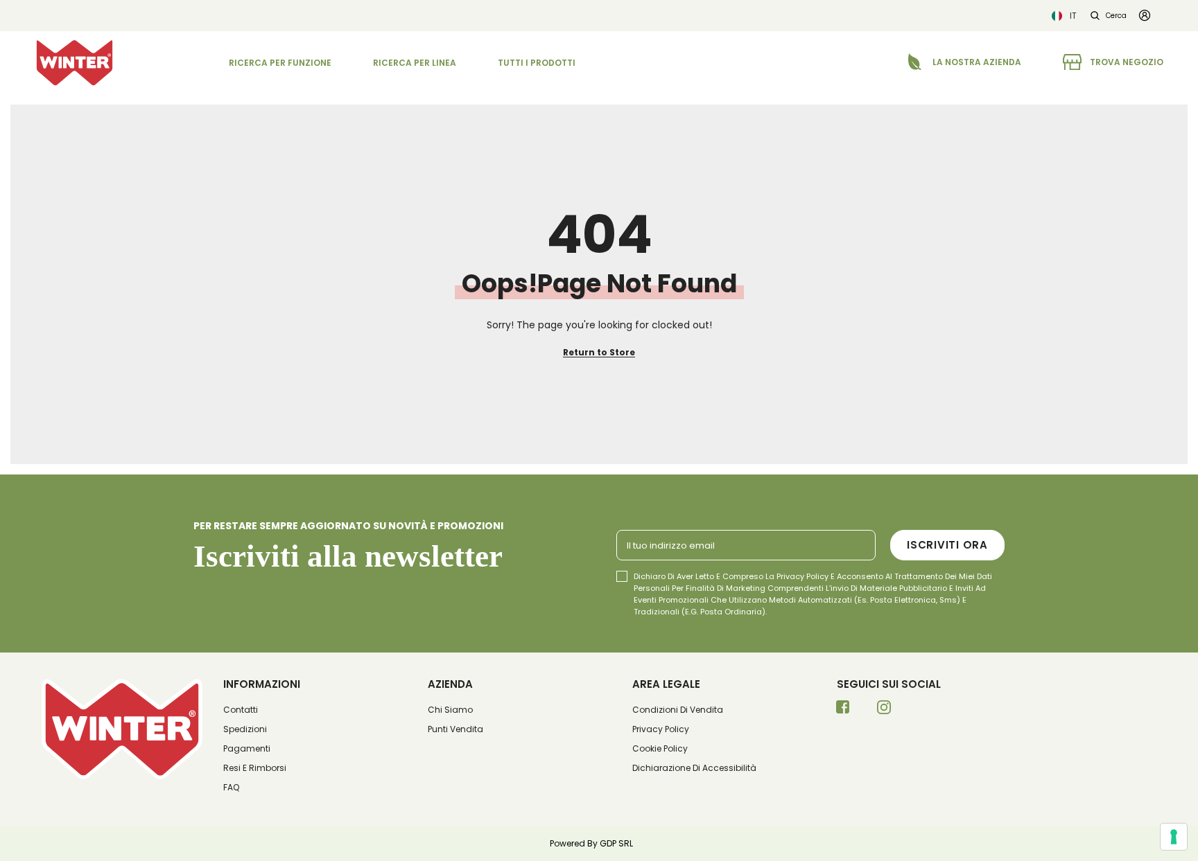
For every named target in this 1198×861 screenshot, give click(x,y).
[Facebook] (843, 711)
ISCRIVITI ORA (947, 545)
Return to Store (599, 352)
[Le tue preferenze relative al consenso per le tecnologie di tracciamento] (1174, 837)
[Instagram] (884, 711)
